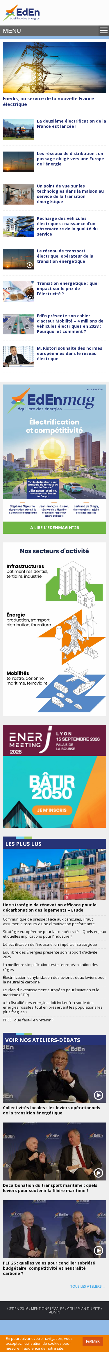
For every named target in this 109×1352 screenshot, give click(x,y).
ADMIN (54, 1312)
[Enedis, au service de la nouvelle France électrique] (54, 67)
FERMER (93, 1341)
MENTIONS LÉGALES (47, 1308)
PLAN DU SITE (89, 1308)
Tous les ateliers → (88, 1286)
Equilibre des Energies (21, 12)
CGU (71, 1308)
